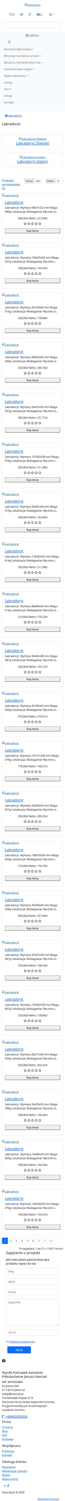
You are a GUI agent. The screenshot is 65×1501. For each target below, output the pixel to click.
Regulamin (9, 1467)
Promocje (8, 1451)
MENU (34, 35)
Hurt (7, 89)
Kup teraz (32, 231)
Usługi (8, 96)
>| (51, 1241)
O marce (7, 1427)
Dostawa (7, 1439)
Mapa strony (10, 1479)
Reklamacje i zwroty (14, 1471)
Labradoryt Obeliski (32, 143)
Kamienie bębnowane (17, 49)
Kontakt (9, 102)
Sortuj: (29, 181)
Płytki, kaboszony (15, 76)
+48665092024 (15, 1416)
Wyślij (19, 1350)
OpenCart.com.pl (48, 1499)
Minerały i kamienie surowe (21, 56)
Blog (5, 1431)
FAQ (4, 1435)
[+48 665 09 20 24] (30, 14)
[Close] (9, 42)
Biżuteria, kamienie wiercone (22, 62)
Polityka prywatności (22, 1342)
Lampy (8, 82)
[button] (52, 14)
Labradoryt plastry (32, 161)
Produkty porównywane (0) (11, 184)
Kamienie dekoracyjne (18, 69)
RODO (6, 1475)
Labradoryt (15, 116)
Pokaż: (50, 181)
